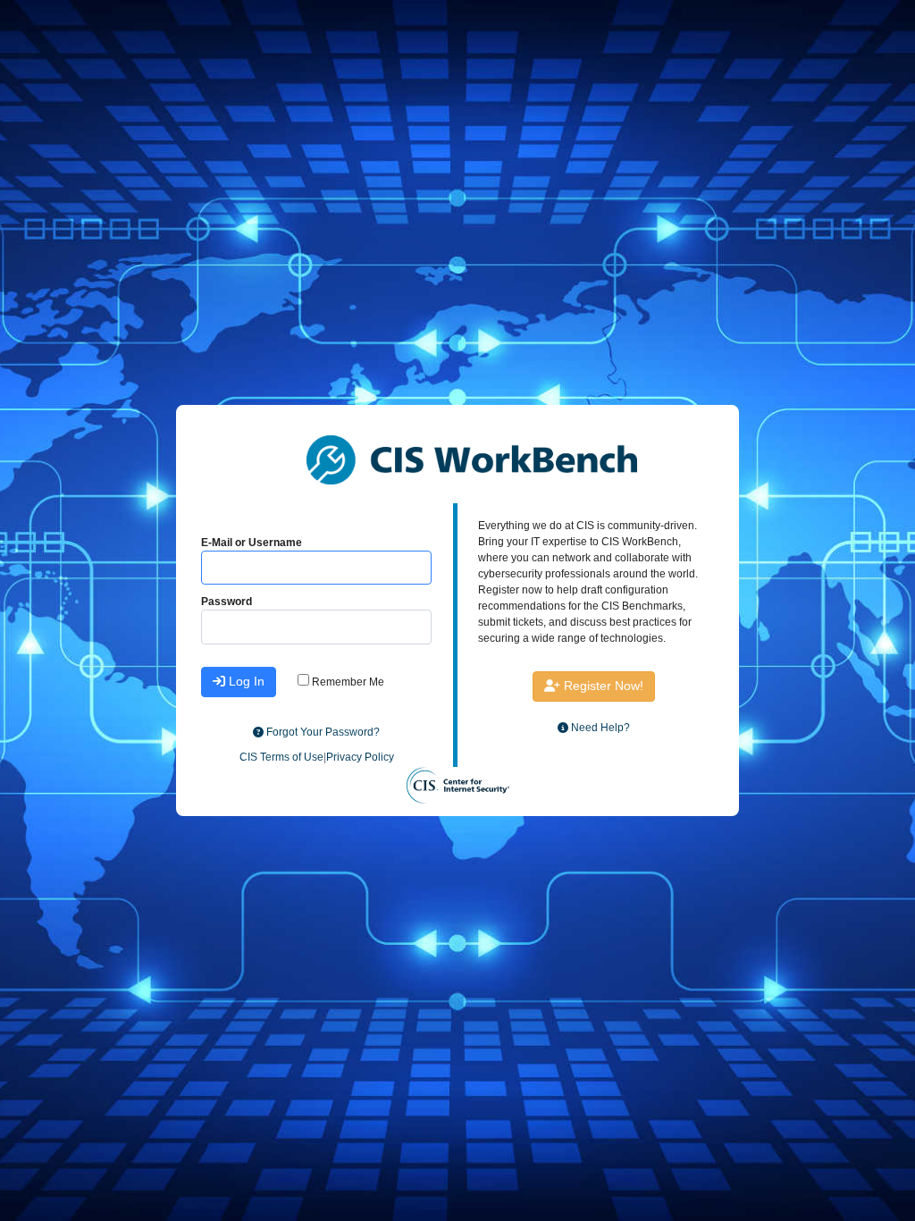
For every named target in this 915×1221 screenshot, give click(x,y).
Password (226, 601)
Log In (244, 681)
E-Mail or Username (251, 542)
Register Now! (601, 685)
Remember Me (346, 682)
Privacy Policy (360, 757)
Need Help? (599, 727)
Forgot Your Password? (322, 732)
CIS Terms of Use (281, 757)
